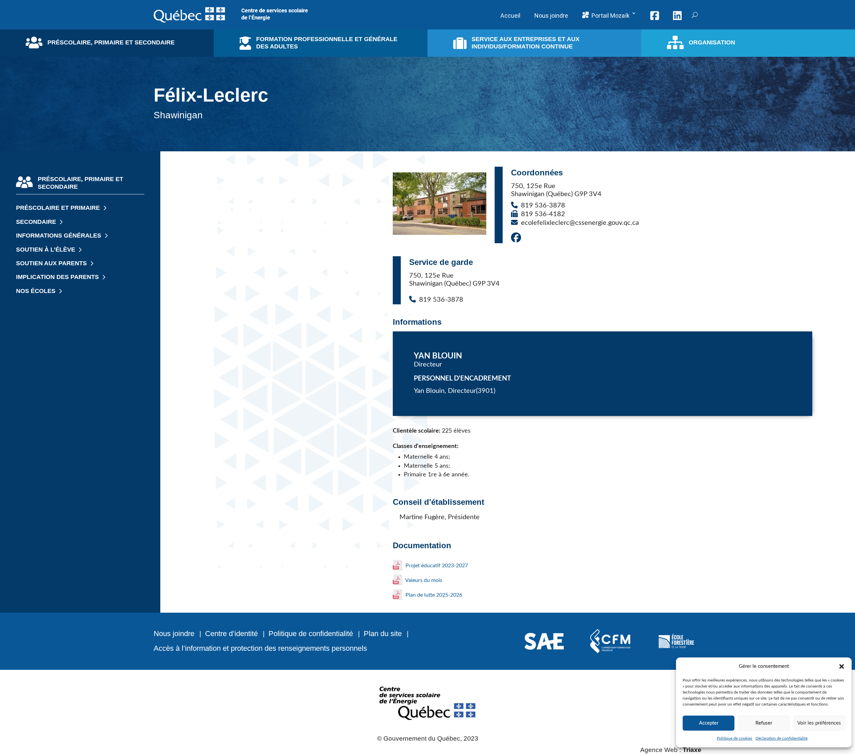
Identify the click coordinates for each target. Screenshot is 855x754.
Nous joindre (174, 633)
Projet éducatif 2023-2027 (436, 565)
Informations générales (58, 235)
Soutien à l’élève (45, 249)
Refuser (763, 723)
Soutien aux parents (51, 263)
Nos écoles (35, 291)
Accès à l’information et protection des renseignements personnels (260, 648)
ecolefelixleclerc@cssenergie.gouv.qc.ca (580, 222)
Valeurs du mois (423, 580)
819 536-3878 (543, 205)
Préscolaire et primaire (58, 207)
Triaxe (692, 749)
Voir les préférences (819, 723)
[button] (841, 666)
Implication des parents (57, 277)
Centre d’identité (231, 633)
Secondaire (36, 221)
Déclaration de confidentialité (781, 738)
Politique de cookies (734, 738)
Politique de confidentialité (311, 633)
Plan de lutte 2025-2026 (433, 595)
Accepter (708, 723)
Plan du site (383, 633)
